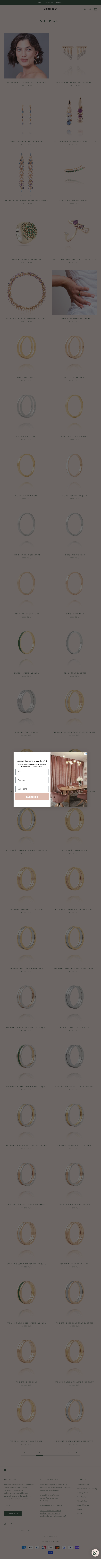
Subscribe (32, 796)
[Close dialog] (85, 754)
